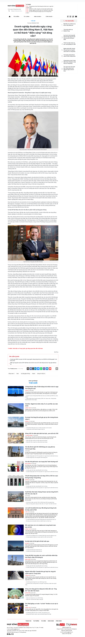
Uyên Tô (27, 511)
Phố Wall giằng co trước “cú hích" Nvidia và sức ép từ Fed (41, 604)
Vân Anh (27, 479)
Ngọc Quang (28, 463)
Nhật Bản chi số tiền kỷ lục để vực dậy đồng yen (70, 24)
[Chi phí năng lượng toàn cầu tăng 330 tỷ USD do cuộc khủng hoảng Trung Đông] (16, 480)
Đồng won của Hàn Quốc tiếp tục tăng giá (34, 599)
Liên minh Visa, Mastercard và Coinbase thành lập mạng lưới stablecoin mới (41, 535)
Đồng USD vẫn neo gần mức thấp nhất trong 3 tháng (36, 442)
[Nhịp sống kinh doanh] (18, 624)
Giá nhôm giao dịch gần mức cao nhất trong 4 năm (36, 581)
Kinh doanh (37, 16)
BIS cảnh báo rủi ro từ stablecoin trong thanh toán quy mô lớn (40, 526)
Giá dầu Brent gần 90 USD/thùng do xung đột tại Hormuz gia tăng (40, 448)
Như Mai (27, 543)
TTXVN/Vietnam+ (29, 435)
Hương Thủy (28, 407)
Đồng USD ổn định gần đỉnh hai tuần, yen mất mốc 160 (41, 433)
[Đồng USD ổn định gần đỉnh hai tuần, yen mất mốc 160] (16, 438)
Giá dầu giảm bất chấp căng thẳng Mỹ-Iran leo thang (36, 470)
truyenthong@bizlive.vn (15, 629)
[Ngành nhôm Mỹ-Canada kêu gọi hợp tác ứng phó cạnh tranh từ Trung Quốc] (16, 576)
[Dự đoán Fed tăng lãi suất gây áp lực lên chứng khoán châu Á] (16, 422)
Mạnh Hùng (27, 559)
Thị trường (36, 620)
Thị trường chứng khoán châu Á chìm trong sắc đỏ (69, 55)
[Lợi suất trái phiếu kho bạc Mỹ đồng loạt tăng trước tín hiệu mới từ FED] (16, 512)
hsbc (17, 373)
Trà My (26, 390)
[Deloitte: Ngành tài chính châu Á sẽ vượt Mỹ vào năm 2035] (16, 408)
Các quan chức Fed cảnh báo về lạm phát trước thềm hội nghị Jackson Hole (69, 69)
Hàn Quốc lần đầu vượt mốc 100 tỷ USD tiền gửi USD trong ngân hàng (40, 502)
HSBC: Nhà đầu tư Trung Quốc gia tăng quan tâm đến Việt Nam (26, 348)
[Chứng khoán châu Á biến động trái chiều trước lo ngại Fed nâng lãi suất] (16, 391)
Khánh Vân (27, 592)
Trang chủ (28, 620)
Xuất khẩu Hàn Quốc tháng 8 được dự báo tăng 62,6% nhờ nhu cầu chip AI (41, 493)
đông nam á (11, 373)
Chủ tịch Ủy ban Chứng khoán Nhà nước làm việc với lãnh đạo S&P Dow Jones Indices (41, 396)
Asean (33, 373)
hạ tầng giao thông (25, 373)
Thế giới (33, 20)
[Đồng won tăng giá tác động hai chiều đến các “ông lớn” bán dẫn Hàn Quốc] (16, 593)
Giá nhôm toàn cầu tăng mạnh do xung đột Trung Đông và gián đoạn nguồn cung (40, 584)
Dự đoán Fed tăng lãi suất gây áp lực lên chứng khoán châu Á (41, 418)
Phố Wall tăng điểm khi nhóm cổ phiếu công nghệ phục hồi (38, 612)
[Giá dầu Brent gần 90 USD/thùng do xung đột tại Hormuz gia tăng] (16, 451)
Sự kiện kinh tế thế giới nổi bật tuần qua (37, 541)
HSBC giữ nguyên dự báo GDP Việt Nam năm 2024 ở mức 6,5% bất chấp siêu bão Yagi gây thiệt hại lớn (33, 363)
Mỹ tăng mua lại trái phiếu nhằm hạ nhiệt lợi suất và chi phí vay (38, 521)
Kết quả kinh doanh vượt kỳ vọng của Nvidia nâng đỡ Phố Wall (38, 614)
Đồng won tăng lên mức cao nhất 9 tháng (34, 597)
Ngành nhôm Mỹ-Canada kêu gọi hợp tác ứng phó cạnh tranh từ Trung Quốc (40, 572)
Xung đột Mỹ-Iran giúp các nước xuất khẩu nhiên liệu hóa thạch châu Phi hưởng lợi (41, 556)
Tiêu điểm (16, 16)
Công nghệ (49, 16)
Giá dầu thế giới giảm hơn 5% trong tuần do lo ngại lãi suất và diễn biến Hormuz (42, 455)
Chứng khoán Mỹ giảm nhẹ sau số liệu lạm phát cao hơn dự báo (39, 427)
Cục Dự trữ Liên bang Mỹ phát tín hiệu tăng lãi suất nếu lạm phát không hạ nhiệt (69, 37)
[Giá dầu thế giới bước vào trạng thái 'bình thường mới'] (16, 466)
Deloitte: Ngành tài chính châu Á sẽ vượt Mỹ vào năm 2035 (41, 10)
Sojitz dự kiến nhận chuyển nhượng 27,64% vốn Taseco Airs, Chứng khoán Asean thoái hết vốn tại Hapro (40, 399)
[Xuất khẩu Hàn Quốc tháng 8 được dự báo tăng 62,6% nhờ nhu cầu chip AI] (16, 496)
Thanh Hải (27, 575)
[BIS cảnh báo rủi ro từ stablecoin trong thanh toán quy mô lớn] (16, 530)
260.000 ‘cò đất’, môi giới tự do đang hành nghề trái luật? (41, 8)
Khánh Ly (27, 421)
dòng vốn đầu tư (41, 373)
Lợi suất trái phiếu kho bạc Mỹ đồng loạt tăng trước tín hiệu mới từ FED (41, 509)
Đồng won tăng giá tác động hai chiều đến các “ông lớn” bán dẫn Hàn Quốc (41, 503)
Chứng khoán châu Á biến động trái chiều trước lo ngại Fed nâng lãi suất (41, 387)
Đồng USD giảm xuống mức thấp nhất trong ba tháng (36, 440)
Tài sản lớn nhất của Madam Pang (68, 30)
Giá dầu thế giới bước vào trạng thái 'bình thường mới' (36, 457)
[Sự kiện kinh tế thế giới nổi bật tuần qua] (16, 546)
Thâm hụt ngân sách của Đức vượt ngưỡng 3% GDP (70, 43)
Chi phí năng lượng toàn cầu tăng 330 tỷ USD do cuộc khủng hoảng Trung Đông (41, 476)
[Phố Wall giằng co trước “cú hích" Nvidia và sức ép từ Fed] (16, 608)
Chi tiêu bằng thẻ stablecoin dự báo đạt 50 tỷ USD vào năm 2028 (39, 537)
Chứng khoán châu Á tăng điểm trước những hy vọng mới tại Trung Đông (70, 62)
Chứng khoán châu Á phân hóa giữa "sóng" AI (35, 429)
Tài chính (27, 16)
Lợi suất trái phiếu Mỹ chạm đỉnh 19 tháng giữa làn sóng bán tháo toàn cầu (41, 519)
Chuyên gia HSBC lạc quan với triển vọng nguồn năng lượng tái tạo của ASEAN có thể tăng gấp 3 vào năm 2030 (33, 360)
